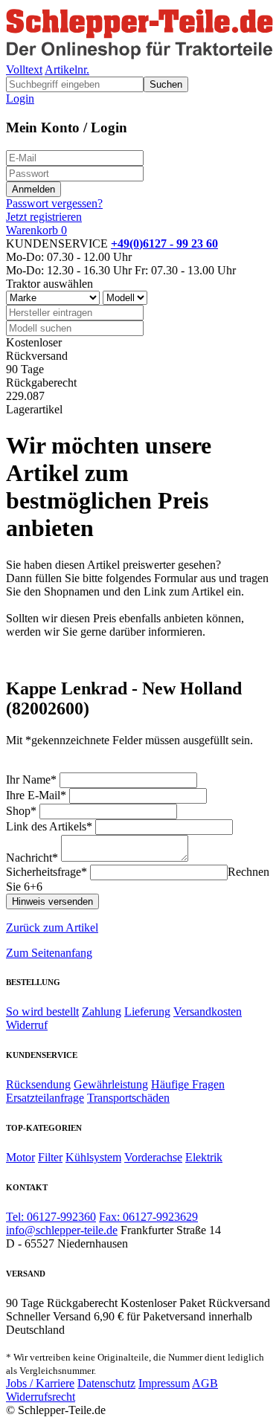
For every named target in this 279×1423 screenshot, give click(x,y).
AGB (205, 1383)
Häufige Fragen (188, 1084)
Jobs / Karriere (40, 1383)
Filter (50, 1157)
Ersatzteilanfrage (45, 1097)
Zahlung (101, 1011)
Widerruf (27, 1025)
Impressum (164, 1383)
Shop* (21, 810)
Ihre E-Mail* (36, 795)
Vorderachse (153, 1157)
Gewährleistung (111, 1084)
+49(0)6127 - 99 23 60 (164, 243)
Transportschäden (128, 1097)
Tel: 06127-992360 (51, 1216)
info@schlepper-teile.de (62, 1230)
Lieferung (147, 1011)
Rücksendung (38, 1084)
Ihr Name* (31, 779)
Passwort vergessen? (54, 203)
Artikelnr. (67, 69)
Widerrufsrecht (40, 1396)
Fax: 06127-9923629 (148, 1216)
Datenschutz (106, 1383)
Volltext (24, 69)
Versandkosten (207, 1011)
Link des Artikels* (49, 826)
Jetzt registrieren (44, 216)
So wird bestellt (42, 1011)
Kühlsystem (93, 1157)
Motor (20, 1157)
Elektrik (203, 1157)
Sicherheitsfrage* (46, 871)
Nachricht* (32, 857)
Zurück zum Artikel (52, 927)
